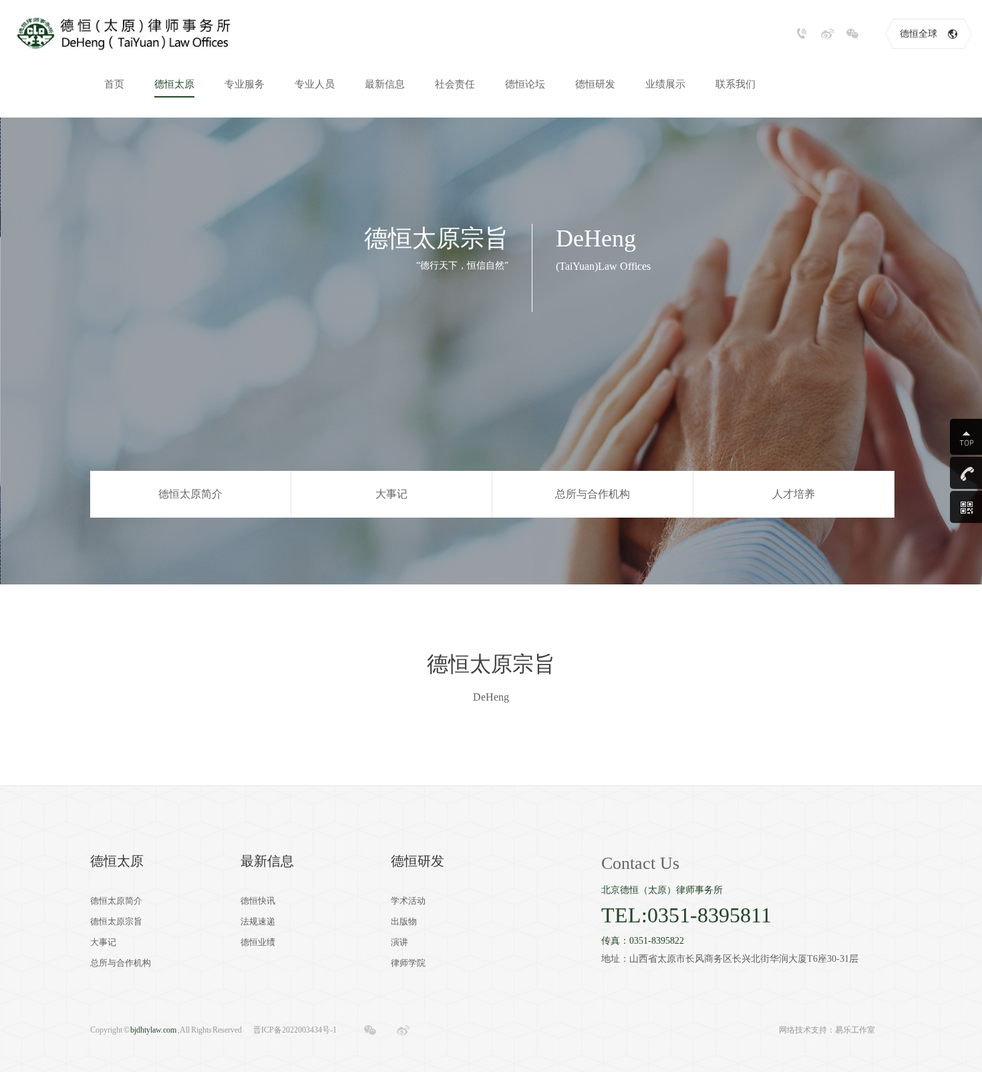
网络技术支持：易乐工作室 (827, 1030)
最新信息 (267, 861)
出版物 (404, 921)
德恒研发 (417, 861)
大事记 (391, 494)
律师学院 (408, 963)
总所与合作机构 (592, 494)
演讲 (399, 942)
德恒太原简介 (190, 494)
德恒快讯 (257, 901)
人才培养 (793, 494)
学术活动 (408, 901)
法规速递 (257, 921)
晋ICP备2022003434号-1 (295, 1030)
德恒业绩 (257, 942)
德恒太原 (117, 861)
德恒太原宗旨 (116, 921)
